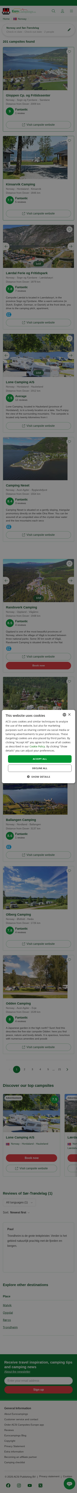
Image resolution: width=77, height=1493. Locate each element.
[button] (38, 776)
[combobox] (64, 715)
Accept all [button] (40, 758)
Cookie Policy (37, 746)
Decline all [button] (39, 768)
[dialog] (38, 746)
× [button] (69, 714)
